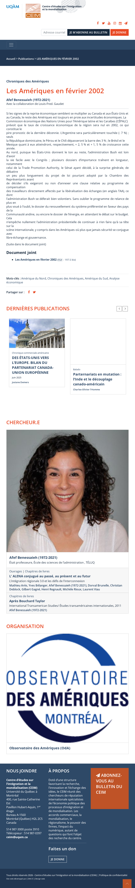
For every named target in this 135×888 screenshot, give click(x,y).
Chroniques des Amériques (27, 81)
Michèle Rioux (72, 589)
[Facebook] (97, 23)
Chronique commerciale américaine (30, 352)
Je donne (58, 859)
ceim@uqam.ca (17, 837)
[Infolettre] (125, 23)
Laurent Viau (91, 589)
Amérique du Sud (96, 278)
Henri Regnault (51, 589)
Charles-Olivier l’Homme (86, 389)
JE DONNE (119, 32)
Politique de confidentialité (113, 875)
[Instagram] (114, 23)
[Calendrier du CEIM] (120, 23)
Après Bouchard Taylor (27, 601)
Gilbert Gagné (31, 589)
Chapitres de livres (37, 571)
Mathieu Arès (18, 585)
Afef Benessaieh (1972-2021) (28, 100)
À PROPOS (59, 771)
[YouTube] (109, 23)
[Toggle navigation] (11, 44)
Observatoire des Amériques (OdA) (39, 748)
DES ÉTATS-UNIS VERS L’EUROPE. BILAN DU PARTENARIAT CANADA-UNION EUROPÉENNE (32, 365)
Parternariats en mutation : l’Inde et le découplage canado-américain (97, 379)
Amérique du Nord (33, 278)
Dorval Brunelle (98, 585)
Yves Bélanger (38, 585)
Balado (76, 369)
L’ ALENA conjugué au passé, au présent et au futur (50, 576)
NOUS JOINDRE (21, 771)
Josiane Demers (20, 382)
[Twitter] (103, 23)
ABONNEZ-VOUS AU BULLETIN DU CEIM (109, 783)
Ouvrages (15, 571)
